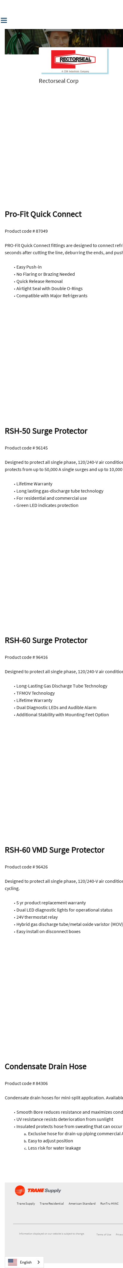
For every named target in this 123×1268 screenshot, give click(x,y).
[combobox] (24, 1262)
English (26, 1262)
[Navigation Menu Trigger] (4, 20)
